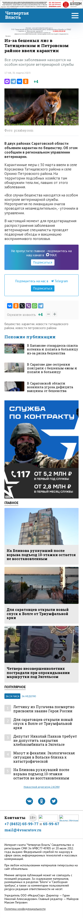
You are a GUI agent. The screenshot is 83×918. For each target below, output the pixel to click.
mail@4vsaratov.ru (22, 829)
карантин (28, 324)
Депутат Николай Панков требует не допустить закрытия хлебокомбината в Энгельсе (45, 740)
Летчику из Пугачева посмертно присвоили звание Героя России (43, 709)
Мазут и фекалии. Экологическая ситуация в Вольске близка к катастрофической (44, 757)
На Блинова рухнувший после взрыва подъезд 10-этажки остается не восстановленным (41, 774)
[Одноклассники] (25, 81)
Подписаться (42, 262)
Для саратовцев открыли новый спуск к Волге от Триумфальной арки (43, 724)
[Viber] (28, 305)
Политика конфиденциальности (25, 909)
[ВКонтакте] (19, 81)
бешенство (12, 324)
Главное (11, 502)
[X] (22, 305)
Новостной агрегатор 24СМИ (42, 786)
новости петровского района (35, 328)
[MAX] (7, 81)
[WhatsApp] (34, 305)
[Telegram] (13, 81)
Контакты (14, 817)
